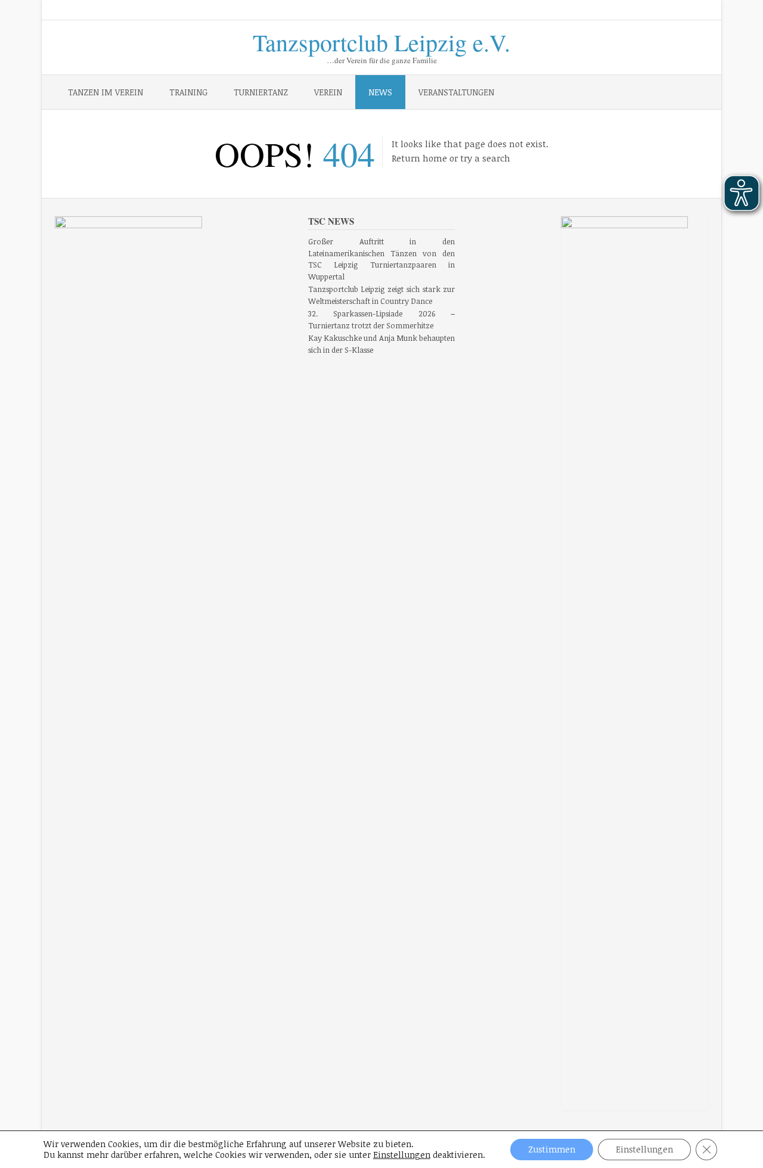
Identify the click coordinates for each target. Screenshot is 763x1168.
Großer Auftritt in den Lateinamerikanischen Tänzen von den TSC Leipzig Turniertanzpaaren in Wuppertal (381, 259)
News (380, 92)
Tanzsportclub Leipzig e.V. (381, 40)
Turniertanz (261, 92)
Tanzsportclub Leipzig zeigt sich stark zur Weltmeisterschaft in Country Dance (381, 295)
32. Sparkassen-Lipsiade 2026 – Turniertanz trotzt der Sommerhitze (381, 319)
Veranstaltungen (456, 92)
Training (188, 92)
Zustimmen (551, 1149)
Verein (328, 92)
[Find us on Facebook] (657, 10)
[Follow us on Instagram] (673, 10)
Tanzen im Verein (105, 92)
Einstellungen (401, 1155)
